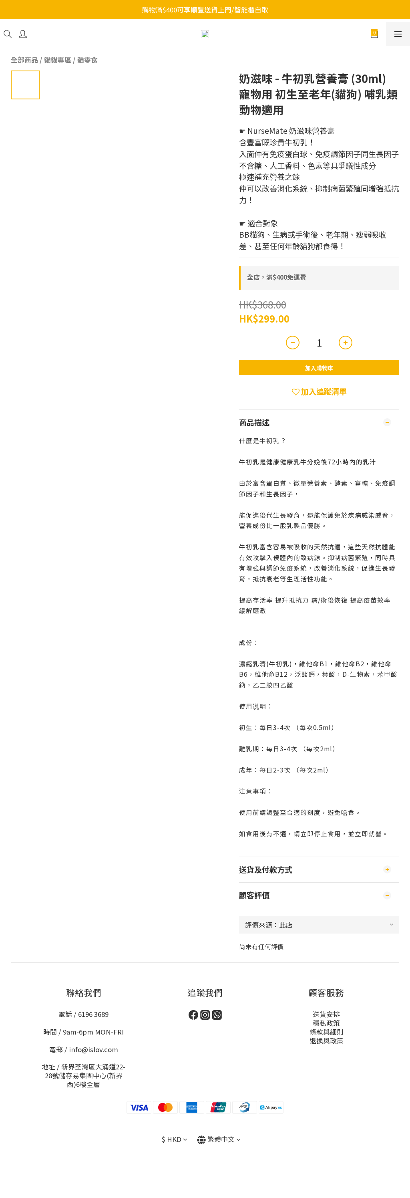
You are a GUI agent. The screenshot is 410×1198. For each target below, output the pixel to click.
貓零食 (87, 60)
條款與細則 (327, 1032)
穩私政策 (326, 1023)
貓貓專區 (57, 60)
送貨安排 (326, 1014)
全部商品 (24, 60)
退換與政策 (327, 1040)
